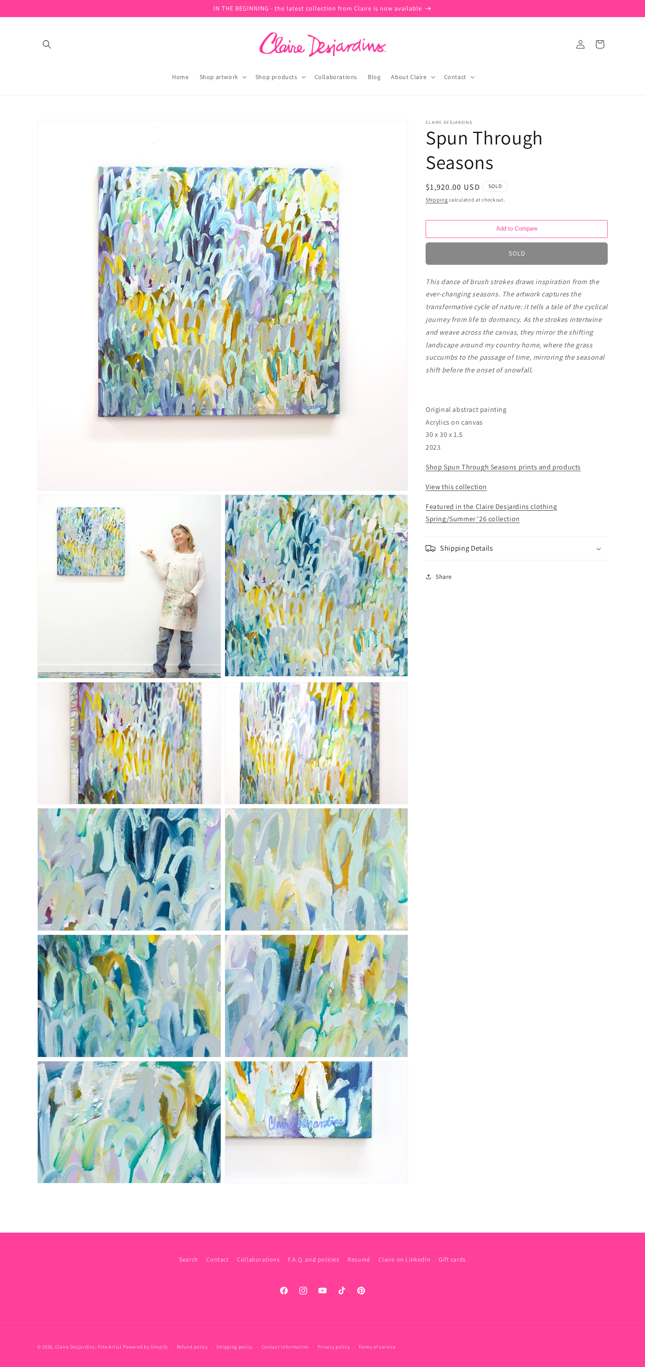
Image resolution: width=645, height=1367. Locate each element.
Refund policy (192, 1346)
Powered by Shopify (145, 1347)
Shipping (437, 199)
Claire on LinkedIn (404, 1259)
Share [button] (444, 577)
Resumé (359, 1259)
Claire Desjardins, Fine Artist (88, 1347)
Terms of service (376, 1346)
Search (188, 1259)
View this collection (456, 486)
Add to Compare (517, 228)
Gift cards (452, 1259)
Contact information (285, 1346)
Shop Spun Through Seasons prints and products (503, 467)
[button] (47, 44)
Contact (217, 1259)
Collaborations (258, 1259)
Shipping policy (234, 1346)
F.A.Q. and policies (313, 1259)
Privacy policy (334, 1346)
